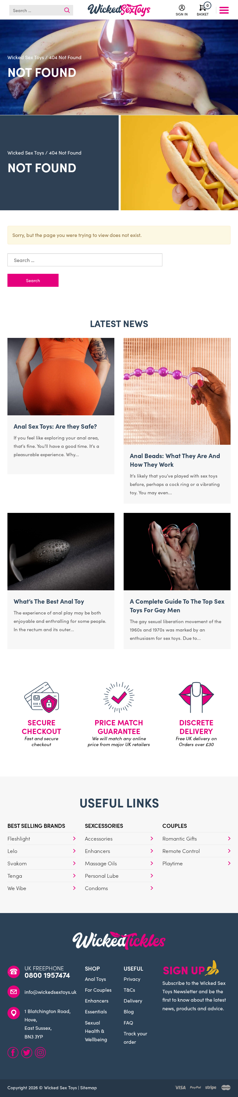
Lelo (12, 850)
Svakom (17, 863)
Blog (129, 1011)
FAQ (128, 1022)
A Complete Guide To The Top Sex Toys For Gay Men (177, 605)
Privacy (132, 978)
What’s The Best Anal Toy (49, 601)
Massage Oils (101, 863)
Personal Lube (102, 875)
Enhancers (97, 850)
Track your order (135, 1037)
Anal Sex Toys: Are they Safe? (55, 426)
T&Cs (129, 989)
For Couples (98, 989)
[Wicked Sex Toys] (119, 10)
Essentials (96, 1011)
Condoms (96, 888)
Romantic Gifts (179, 838)
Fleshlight (18, 838)
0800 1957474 (47, 974)
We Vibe (16, 888)
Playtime (172, 863)
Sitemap (88, 1087)
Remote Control (181, 850)
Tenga (14, 875)
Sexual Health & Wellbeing (96, 1030)
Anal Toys (95, 978)
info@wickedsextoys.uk (50, 991)
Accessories (98, 838)
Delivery (133, 1000)
